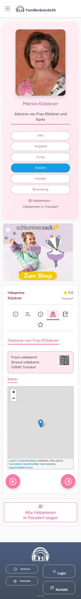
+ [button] (13, 392)
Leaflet (12, 460)
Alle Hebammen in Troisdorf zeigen (40, 515)
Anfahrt (40, 168)
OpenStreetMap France (21, 467)
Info (40, 135)
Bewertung (40, 189)
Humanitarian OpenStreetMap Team (27, 463)
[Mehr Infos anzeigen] (40, 596)
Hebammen (41, 200)
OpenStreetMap (28, 460)
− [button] (13, 398)
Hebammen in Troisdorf (40, 206)
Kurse (41, 157)
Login (61, 573)
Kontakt (40, 178)
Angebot (40, 146)
